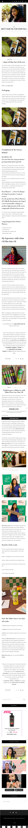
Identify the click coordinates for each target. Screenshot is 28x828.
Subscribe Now (14, 418)
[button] (14, 409)
